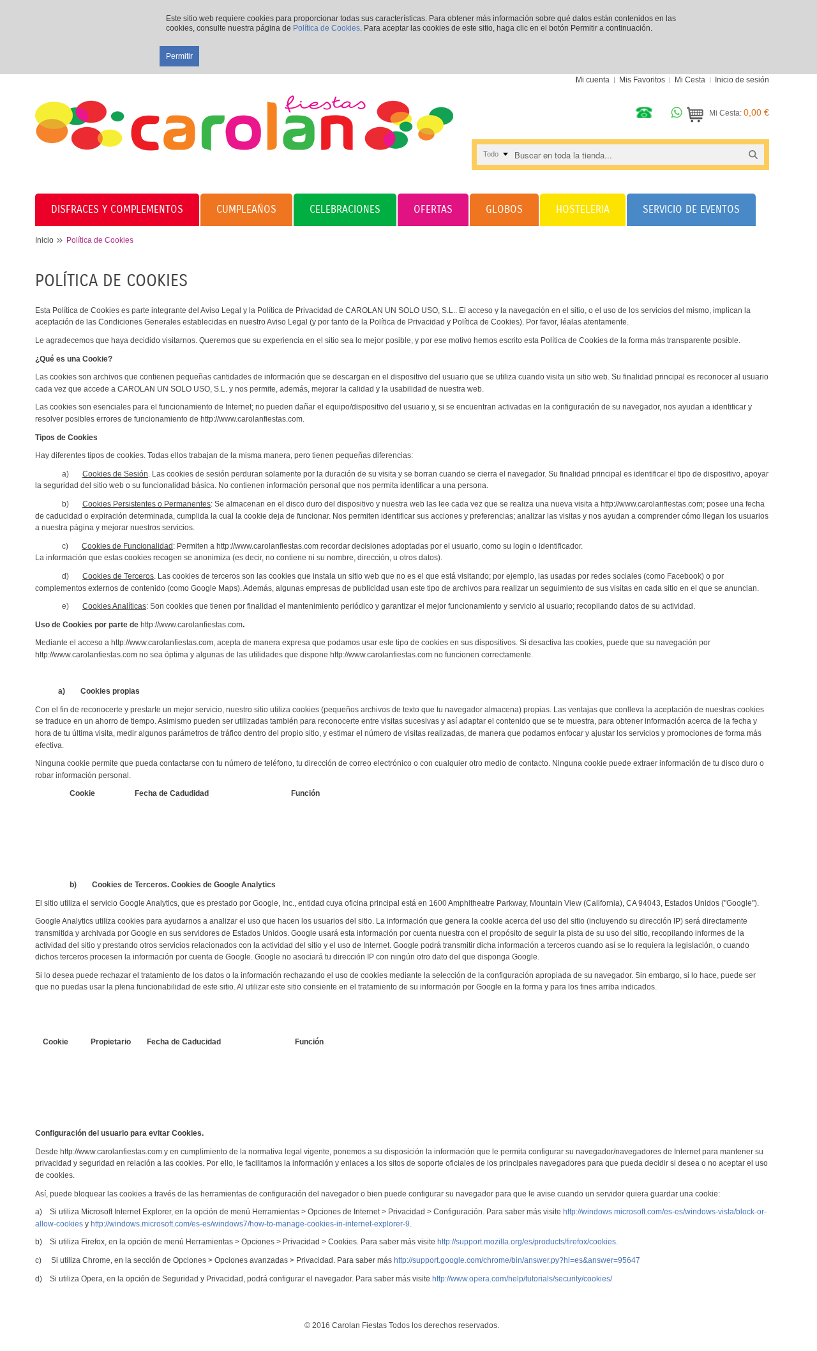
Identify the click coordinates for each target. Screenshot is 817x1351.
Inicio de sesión (742, 79)
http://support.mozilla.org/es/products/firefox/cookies (526, 1241)
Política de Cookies (326, 28)
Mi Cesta (690, 79)
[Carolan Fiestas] (244, 112)
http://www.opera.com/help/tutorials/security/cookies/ (522, 1278)
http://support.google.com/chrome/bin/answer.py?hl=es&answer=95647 (517, 1260)
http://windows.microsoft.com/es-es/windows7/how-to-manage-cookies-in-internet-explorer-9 (250, 1223)
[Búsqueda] (753, 154)
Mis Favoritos (642, 79)
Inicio (44, 240)
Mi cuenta (593, 79)
